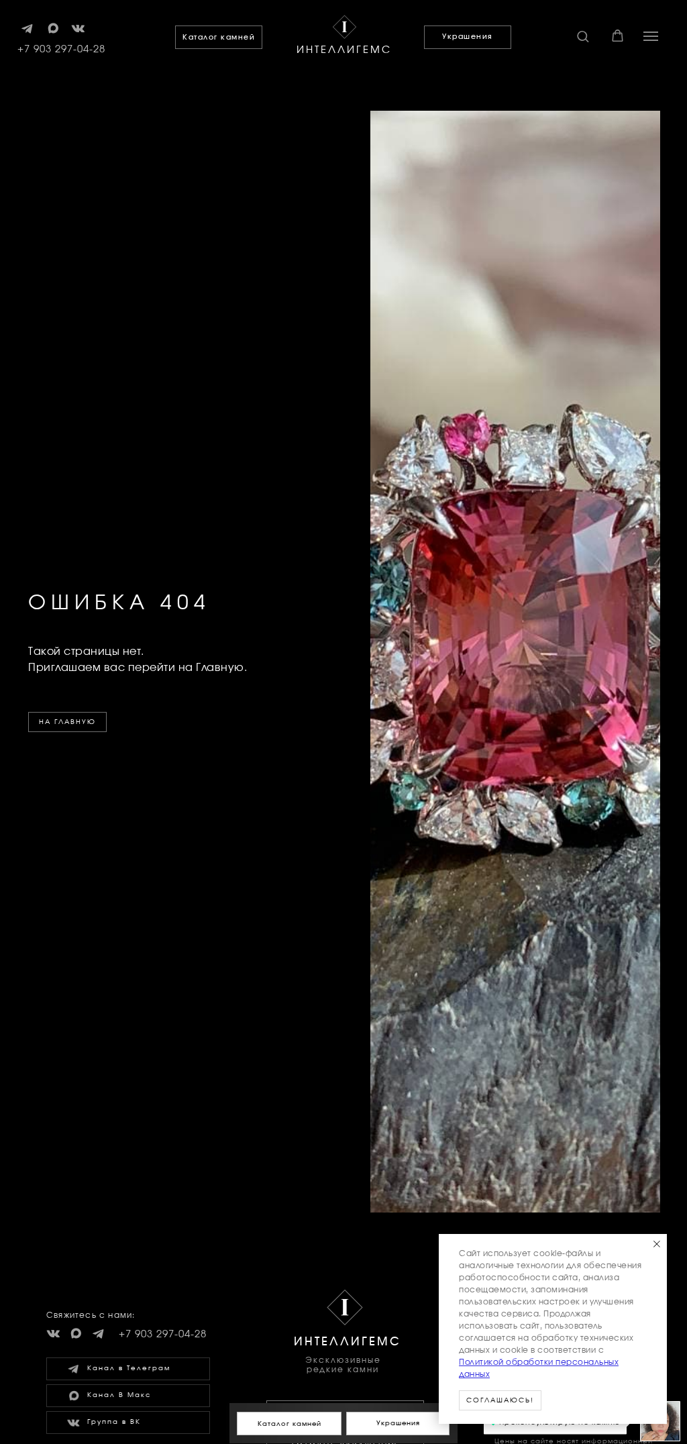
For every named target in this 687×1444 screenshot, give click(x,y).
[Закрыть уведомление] (657, 1244)
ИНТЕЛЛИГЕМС (344, 50)
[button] (582, 36)
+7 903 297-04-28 (61, 49)
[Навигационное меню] (650, 36)
